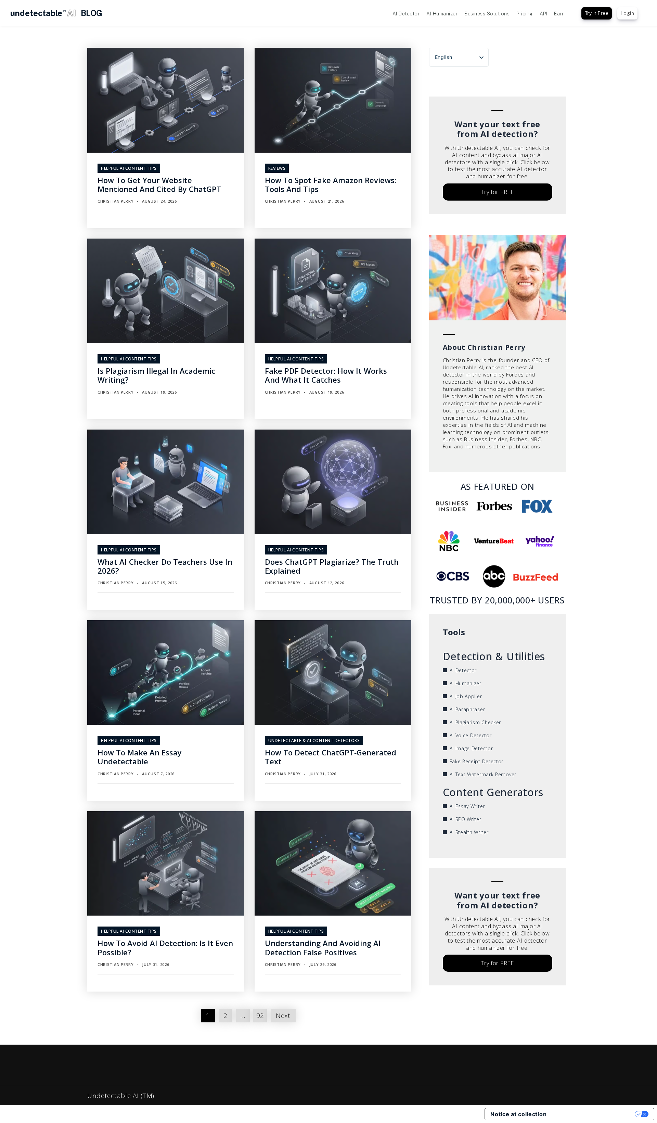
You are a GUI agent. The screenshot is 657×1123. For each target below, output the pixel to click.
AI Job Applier (466, 696)
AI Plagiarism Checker (475, 722)
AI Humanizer (442, 13)
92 (260, 1015)
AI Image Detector (471, 748)
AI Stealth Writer (469, 832)
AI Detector (406, 13)
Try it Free (597, 13)
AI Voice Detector (471, 735)
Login (627, 13)
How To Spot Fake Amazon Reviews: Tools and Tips (330, 184)
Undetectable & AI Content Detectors (314, 740)
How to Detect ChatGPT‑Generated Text (330, 756)
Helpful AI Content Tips (129, 168)
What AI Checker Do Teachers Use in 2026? (165, 566)
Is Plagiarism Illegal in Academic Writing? (156, 375)
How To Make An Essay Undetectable (140, 756)
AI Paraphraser (467, 709)
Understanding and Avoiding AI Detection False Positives (323, 947)
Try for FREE (497, 192)
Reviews (277, 168)
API (544, 13)
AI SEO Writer (465, 819)
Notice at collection (518, 1114)
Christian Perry (116, 201)
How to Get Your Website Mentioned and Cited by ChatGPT (159, 184)
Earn (559, 13)
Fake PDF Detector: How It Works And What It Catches (326, 375)
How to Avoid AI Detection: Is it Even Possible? (165, 947)
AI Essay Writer (467, 806)
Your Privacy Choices (594, 1114)
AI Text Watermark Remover (483, 774)
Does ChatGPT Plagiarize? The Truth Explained (332, 566)
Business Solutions (487, 13)
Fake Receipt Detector (477, 761)
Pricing (524, 13)
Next (283, 1015)
